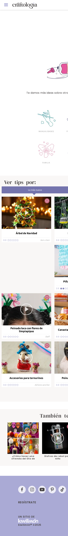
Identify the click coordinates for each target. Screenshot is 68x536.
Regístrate (27, 502)
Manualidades (46, 131)
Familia (46, 162)
